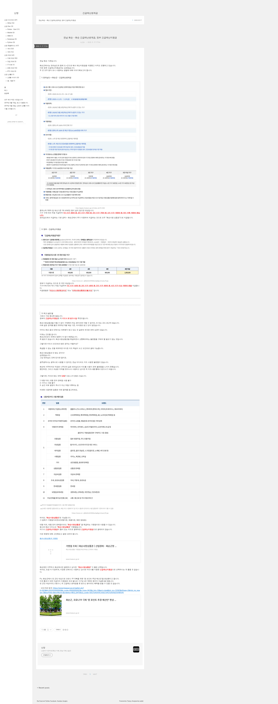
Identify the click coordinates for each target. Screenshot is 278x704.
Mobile (11, 32)
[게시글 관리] (50, 629)
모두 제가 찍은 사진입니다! (13, 100)
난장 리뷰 (9, 55)
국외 (10, 52)
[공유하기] (48, 629)
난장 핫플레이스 (11, 45)
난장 (16, 13)
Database (12, 39)
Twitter (47, 701)
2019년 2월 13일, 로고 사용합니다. (16, 103)
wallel (141, 701)
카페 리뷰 (12, 58)
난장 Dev (8, 26)
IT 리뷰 (11, 65)
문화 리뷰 (12, 68)
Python (11, 42)
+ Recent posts (43, 688)
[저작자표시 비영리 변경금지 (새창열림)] (65, 630)
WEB (10, 36)
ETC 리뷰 (11, 71)
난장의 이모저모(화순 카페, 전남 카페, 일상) (56, 651)
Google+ (65, 701)
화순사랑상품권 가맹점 (49, 538)
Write (10, 23)
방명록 (6, 93)
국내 (10, 49)
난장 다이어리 (10, 20)
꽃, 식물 (11, 81)
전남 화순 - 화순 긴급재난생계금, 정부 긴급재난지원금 (57, 20)
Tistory (129, 701)
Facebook (53, 701)
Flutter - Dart (13, 29)
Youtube (59, 701)
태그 (5, 90)
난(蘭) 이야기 (13, 77)
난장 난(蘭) (9, 74)
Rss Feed (39, 701)
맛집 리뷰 (11, 61)
